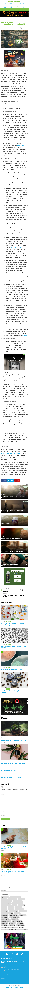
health (11, 909)
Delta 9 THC (20, 145)
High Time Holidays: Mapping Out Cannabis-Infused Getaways (12, 624)
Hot (17, 7)
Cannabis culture (18, 901)
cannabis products (17, 903)
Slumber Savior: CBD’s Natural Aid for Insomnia (13, 740)
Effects (11, 907)
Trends (10, 929)
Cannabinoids (12, 899)
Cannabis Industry (6, 903)
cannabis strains (6, 905)
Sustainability (5, 927)
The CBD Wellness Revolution (8, 770)
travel (4, 929)
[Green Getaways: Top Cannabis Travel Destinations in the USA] (14, 835)
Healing (4, 909)
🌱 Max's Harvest (14, 2)
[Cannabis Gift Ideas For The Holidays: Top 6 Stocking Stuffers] (14, 860)
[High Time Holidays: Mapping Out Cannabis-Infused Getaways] (14, 612)
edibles (4, 907)
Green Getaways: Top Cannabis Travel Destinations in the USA (14, 847)
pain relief (5, 923)
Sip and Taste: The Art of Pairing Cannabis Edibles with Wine (14, 691)
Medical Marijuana (14, 917)
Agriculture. (5, 897)
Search (27, 881)
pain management (17, 921)
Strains (12, 925)
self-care (4, 925)
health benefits (19, 909)
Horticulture (23, 911)
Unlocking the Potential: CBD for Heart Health (13, 763)
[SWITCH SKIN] (27, 9)
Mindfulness (15, 919)
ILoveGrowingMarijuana (7, 913)
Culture (8, 621)
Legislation (23, 915)
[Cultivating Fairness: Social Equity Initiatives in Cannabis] (14, 635)
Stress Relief (20, 925)
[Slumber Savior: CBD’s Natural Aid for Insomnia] (14, 728)
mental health (5, 919)
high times (5, 911)
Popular (11, 7)
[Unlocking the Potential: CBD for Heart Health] (14, 752)
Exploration (19, 907)
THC (21, 927)
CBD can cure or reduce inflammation (11, 453)
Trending (24, 7)
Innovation (5, 915)
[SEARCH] (25, 9)
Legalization (13, 915)
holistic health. (14, 911)
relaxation (13, 923)
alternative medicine (16, 897)
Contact (21, 987)
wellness (24, 929)
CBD (9, 719)
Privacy (16, 987)
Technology (14, 927)
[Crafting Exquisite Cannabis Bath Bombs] (14, 658)
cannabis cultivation (7, 901)
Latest (5, 7)
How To (8, 667)
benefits (24, 335)
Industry (8, 644)
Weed (17, 929)
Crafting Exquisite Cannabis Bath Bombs (12, 669)
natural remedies (6, 921)
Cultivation (22, 905)
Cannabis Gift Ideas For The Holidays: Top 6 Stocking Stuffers (12, 872)
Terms (11, 987)
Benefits (4, 899)
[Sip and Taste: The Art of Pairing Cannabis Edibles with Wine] (14, 679)
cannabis (22, 899)
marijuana (5, 917)
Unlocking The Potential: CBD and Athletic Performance (12, 778)
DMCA (7, 987)
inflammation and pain (17, 247)
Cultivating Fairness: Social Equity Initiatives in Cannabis (13, 647)
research (20, 923)
